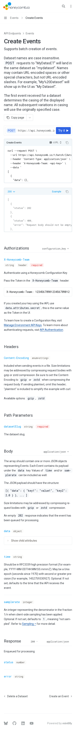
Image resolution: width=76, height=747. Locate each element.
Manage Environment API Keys (23, 325)
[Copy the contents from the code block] (67, 142)
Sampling (28, 623)
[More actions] (71, 6)
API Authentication (51, 329)
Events (30, 33)
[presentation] (36, 130)
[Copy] (51, 130)
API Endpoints (12, 33)
